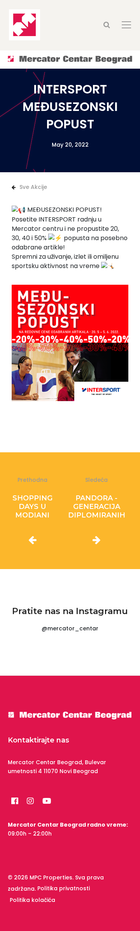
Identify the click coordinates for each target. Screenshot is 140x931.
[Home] (70, 59)
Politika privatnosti (63, 888)
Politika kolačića (32, 900)
